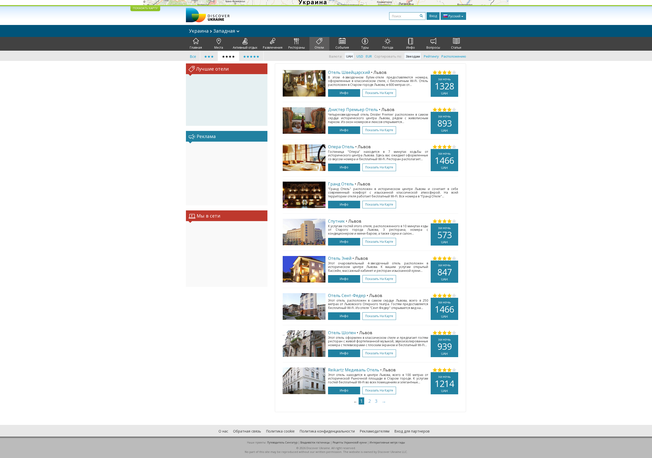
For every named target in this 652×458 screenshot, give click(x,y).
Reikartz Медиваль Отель (353, 370)
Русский (454, 16)
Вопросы (433, 47)
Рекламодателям (374, 431)
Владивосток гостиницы (315, 442)
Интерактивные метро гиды (387, 442)
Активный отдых (245, 47)
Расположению (453, 56)
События (342, 47)
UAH (349, 56)
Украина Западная (212, 31)
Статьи (456, 47)
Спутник (336, 221)
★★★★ (228, 56)
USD (360, 56)
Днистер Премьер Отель (353, 109)
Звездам (413, 56)
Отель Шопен (342, 332)
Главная (196, 47)
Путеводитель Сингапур (282, 442)
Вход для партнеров (412, 431)
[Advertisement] (226, 173)
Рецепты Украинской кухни (350, 442)
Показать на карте (379, 93)
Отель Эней (339, 258)
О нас (223, 431)
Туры (365, 47)
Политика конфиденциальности (327, 431)
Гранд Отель (341, 184)
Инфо (410, 47)
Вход (433, 16)
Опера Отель (341, 147)
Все (193, 56)
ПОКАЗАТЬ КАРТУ (145, 8)
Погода (387, 47)
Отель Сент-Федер (347, 295)
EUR (369, 56)
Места (218, 47)
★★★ (209, 56)
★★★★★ (251, 56)
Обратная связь (247, 431)
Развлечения (272, 47)
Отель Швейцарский (349, 72)
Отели (319, 47)
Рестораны (296, 47)
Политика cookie (280, 431)
